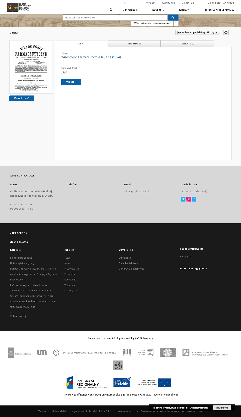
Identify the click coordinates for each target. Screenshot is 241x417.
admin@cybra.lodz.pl (136, 191)
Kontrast (150, 2)
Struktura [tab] (188, 43)
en (131, 3)
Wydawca (69, 285)
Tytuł (67, 257)
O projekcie (125, 257)
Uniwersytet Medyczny (22, 263)
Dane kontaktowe (128, 263)
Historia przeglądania (219, 9)
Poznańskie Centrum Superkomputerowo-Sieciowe (172, 411)
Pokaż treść (21, 98)
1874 (64, 71)
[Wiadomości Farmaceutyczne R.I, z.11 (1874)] (31, 67)
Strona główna (18, 242)
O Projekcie (130, 9)
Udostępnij (168, 3)
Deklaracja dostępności (132, 268)
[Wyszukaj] (173, 18)
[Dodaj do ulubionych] (226, 32)
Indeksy (183, 9)
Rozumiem (222, 407)
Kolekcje (158, 9)
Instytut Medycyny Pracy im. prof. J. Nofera (33, 268)
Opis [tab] (81, 43)
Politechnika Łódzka (21, 257)
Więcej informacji (199, 407)
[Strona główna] (111, 8)
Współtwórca (71, 268)
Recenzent (70, 279)
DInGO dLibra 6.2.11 (101, 411)
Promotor (69, 274)
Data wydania (71, 290)
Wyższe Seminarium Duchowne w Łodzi (31, 296)
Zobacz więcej (18, 316)
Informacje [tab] (134, 43)
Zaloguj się (188, 2)
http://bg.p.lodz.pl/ (192, 191)
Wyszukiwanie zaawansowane (152, 23)
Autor (67, 263)
